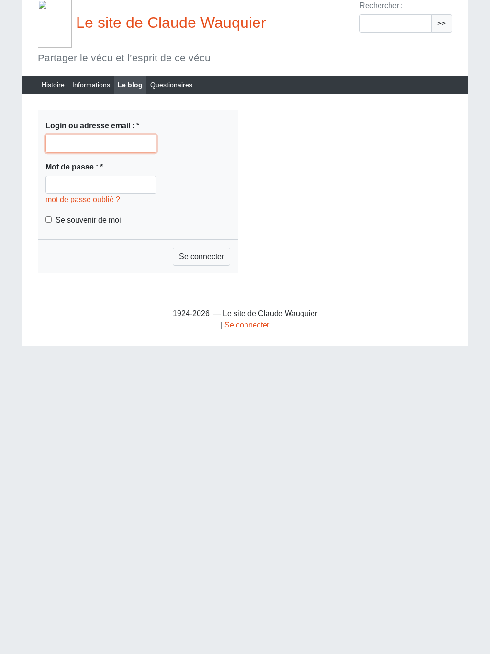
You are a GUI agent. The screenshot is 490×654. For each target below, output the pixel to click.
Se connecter (246, 325)
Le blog (130, 85)
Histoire (53, 85)
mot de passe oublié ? (82, 199)
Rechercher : (381, 5)
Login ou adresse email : (92, 126)
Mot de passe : (74, 167)
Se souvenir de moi (88, 220)
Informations (91, 85)
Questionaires (171, 85)
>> (441, 23)
